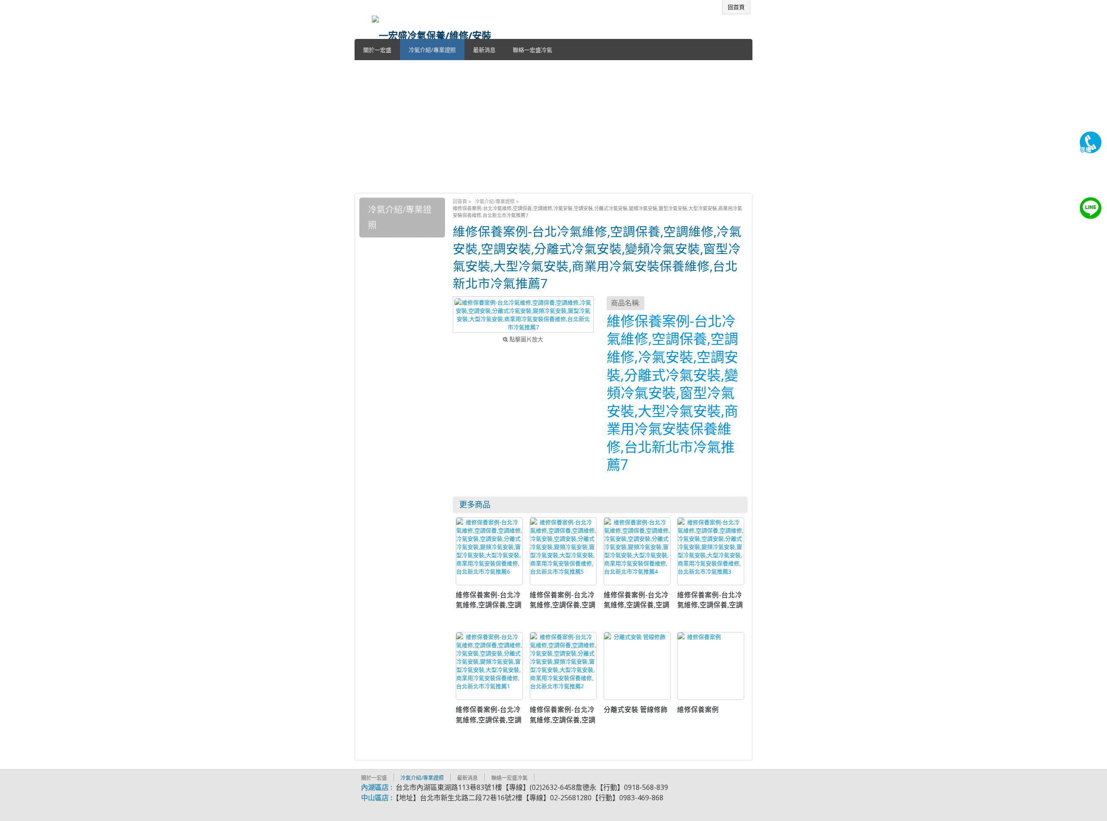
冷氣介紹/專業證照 (495, 201)
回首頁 (460, 201)
